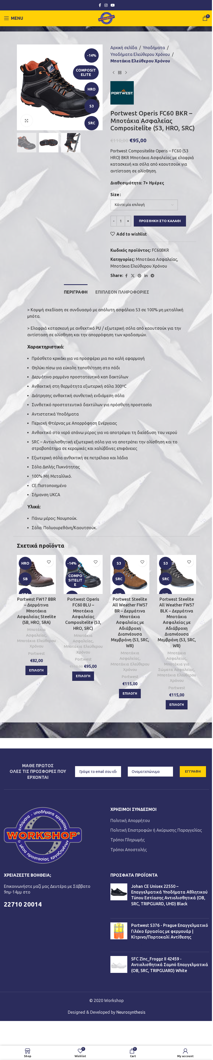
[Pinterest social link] (139, 275)
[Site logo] (107, 17)
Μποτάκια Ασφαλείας (156, 259)
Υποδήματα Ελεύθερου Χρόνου (140, 54)
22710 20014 (23, 904)
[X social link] (132, 275)
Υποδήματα (154, 47)
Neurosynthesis (130, 1012)
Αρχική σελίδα (123, 47)
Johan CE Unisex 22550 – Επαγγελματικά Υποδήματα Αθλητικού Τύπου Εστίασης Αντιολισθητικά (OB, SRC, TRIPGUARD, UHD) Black (169, 895)
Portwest (36, 653)
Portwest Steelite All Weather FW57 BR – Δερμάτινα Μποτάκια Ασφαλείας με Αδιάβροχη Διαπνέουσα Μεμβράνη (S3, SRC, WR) (130, 622)
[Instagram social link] (106, 5)
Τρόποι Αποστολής (128, 849)
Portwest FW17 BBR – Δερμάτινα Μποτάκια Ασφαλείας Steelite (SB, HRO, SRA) (36, 611)
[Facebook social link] (100, 5)
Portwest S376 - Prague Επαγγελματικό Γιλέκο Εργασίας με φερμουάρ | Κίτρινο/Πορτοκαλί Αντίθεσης (169, 931)
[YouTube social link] (112, 5)
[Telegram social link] (152, 275)
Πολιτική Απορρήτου (130, 820)
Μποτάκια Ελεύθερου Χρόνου (140, 61)
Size (114, 194)
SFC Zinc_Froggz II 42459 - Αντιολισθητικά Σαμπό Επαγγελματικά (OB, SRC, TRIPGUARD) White (169, 964)
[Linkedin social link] (146, 275)
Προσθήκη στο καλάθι (160, 221)
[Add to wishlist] (48, 562)
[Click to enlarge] (26, 120)
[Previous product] (113, 73)
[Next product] (126, 73)
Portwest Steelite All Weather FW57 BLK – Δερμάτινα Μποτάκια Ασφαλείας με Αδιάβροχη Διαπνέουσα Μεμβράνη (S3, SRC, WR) (177, 622)
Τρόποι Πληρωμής (127, 839)
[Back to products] (120, 73)
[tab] (76, 291)
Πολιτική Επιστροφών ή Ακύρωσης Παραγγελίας (156, 830)
